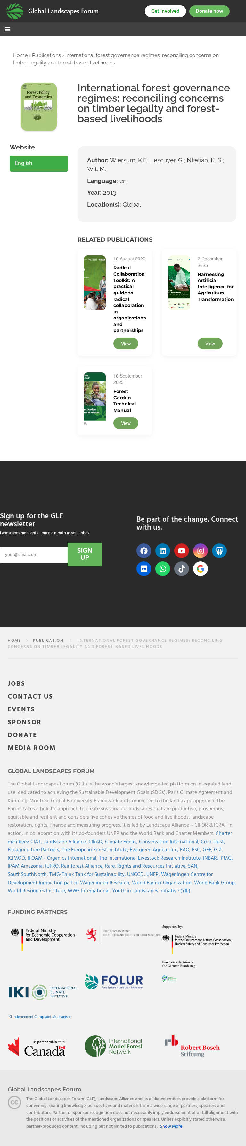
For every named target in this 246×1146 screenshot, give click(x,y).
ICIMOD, (18, 858)
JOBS (16, 684)
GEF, (208, 850)
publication (48, 640)
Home (20, 55)
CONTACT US (30, 697)
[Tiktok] (181, 568)
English (23, 163)
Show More (171, 1127)
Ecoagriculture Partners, (35, 850)
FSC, (197, 850)
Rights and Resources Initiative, (152, 866)
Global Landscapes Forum (63, 11)
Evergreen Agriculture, (155, 850)
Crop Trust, (213, 842)
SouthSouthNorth (27, 874)
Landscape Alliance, (65, 842)
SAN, (193, 866)
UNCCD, (136, 874)
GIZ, (218, 850)
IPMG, (226, 858)
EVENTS (21, 709)
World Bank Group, (215, 883)
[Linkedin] (162, 550)
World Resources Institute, (38, 891)
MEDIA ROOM (32, 748)
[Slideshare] (219, 550)
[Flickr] (143, 568)
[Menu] (7, 30)
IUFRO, (53, 866)
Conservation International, (170, 842)
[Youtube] (181, 550)
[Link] (14, 11)
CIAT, (36, 842)
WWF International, (90, 891)
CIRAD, (96, 842)
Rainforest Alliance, (83, 866)
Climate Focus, (122, 842)
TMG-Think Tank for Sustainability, (88, 874)
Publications (46, 55)
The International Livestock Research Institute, (151, 858)
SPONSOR (25, 722)
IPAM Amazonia (25, 866)
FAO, (186, 850)
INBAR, (211, 858)
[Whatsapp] (162, 568)
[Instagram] (200, 550)
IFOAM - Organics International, (63, 858)
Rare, (111, 866)
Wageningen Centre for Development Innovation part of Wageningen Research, (110, 878)
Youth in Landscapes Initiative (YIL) (151, 891)
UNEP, (153, 874)
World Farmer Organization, (163, 883)
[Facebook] (143, 550)
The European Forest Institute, (96, 850)
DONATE (22, 735)
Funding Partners (38, 912)
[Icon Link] (200, 568)
